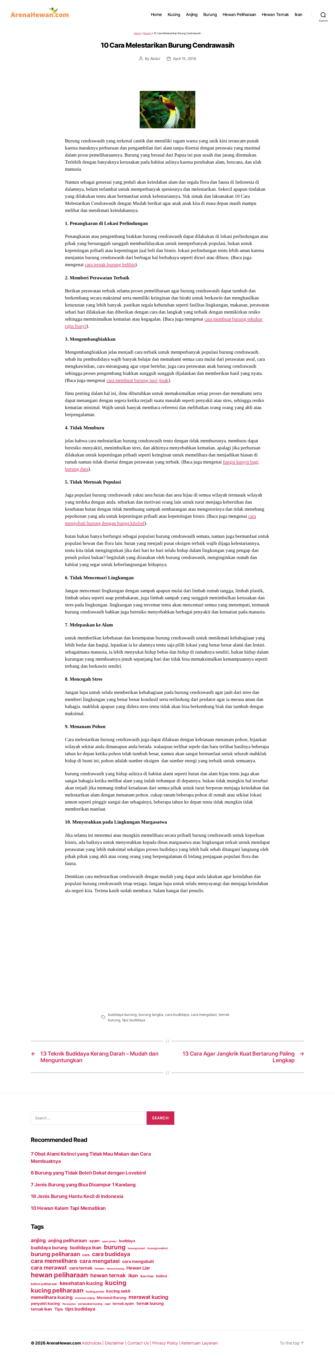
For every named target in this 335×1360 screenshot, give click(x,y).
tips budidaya (133, 1020)
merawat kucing (148, 1297)
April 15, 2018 (184, 58)
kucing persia (95, 1291)
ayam (94, 1240)
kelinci (161, 1276)
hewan (99, 1268)
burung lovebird (157, 1248)
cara (86, 1255)
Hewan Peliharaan (239, 14)
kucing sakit (118, 1290)
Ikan (298, 14)
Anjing (192, 14)
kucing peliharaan (57, 1290)
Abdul (155, 58)
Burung (210, 14)
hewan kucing (115, 1268)
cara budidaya (177, 1014)
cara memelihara (54, 1260)
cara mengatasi (203, 1014)
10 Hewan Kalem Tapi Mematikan (68, 1208)
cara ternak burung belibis (110, 264)
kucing (115, 1283)
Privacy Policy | (166, 1343)
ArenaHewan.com (63, 1343)
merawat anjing (84, 1298)
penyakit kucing (45, 1303)
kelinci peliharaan (44, 1284)
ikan (133, 1275)
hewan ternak (108, 1275)
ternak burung (150, 1303)
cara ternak (81, 1268)
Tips (58, 1309)
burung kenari (136, 1248)
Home (156, 14)
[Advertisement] (167, 951)
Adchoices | (93, 1343)
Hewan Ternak (275, 14)
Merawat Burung (111, 1298)
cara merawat (49, 1267)
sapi (107, 1304)
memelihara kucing (51, 1297)
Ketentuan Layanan (199, 1343)
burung (114, 1247)
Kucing (174, 14)
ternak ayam (123, 1303)
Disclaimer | (116, 1343)
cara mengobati (138, 1261)
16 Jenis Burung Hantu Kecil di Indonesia (77, 1196)
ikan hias (147, 1276)
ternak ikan (41, 1309)
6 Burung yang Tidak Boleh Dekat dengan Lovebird (88, 1173)
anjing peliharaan (67, 1240)
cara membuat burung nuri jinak (137, 380)
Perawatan (69, 1304)
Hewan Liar (138, 1268)
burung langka (151, 1014)
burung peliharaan (55, 1254)
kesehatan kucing (81, 1283)
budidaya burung (122, 1014)
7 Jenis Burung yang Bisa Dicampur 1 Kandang (83, 1184)
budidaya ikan (86, 1247)
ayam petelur (109, 1241)
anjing (38, 1240)
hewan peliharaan (59, 1275)
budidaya (127, 1241)
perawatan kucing (90, 1304)
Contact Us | (139, 1343)
